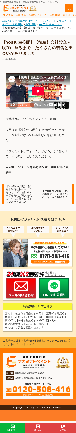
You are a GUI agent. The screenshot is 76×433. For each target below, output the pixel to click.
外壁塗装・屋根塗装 (14, 15)
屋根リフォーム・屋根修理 (44, 15)
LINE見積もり (13, 430)
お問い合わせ (38, 430)
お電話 (63, 430)
